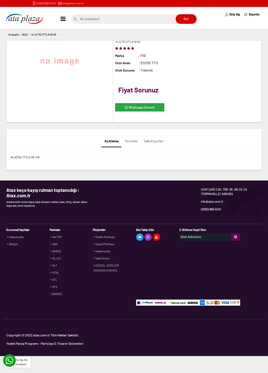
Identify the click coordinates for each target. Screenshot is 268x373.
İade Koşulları (154, 141)
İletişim (13, 244)
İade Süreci (102, 258)
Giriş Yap (234, 14)
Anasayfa (13, 34)
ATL (54, 279)
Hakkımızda (16, 237)
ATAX (55, 272)
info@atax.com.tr (73, 3)
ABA (55, 244)
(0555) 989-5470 (46, 3)
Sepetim (254, 14)
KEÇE (25, 34)
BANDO (57, 294)
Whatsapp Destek (141, 107)
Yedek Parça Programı (22, 343)
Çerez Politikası (105, 244)
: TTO (142, 56)
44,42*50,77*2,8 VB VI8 (43, 34)
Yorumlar (131, 141)
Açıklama (111, 141)
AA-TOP (57, 237)
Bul (186, 19)
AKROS (56, 251)
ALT (54, 265)
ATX (54, 286)
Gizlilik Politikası (105, 237)
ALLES (56, 258)
